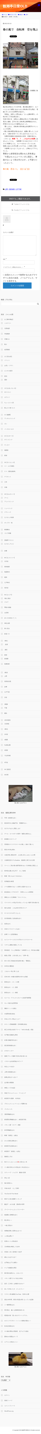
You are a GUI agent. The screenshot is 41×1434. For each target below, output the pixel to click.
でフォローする (21, 204)
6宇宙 (6, 762)
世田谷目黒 (7, 681)
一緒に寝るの (8, 1225)
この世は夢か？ (9, 1236)
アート (6, 498)
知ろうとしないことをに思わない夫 (15, 1162)
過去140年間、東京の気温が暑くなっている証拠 (18, 1299)
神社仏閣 (7, 623)
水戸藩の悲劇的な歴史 (11, 1035)
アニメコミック (9, 501)
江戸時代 (7, 582)
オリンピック (8, 439)
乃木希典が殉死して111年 (12, 1246)
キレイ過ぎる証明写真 (11, 1003)
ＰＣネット (7, 476)
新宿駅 (6, 658)
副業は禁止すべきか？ (11, 1077)
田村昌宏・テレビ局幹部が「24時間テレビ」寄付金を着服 (21, 950)
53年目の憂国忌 (9, 966)
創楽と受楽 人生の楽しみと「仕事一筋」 (17, 955)
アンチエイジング (9, 418)
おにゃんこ (7, 392)
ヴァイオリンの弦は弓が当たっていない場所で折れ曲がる (21, 902)
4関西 (6, 739)
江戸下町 (18, 189)
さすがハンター (9, 1050)
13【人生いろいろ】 (10, 388)
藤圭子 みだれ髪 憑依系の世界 (14, 1204)
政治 (5, 376)
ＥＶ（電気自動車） (10, 471)
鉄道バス (7, 634)
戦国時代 (7, 572)
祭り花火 (7, 628)
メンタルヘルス (9, 429)
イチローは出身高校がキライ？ (13, 1061)
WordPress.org (8, 1411)
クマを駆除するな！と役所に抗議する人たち (17, 886)
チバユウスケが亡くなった (12, 913)
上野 (6, 189)
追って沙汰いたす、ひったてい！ (14, 1289)
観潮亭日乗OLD (15, 6)
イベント (7, 360)
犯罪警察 (7, 349)
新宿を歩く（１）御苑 (11, 992)
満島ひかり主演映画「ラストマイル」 (15, 897)
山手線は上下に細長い (11, 1262)
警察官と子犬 (8, 1156)
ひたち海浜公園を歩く (11, 1141)
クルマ (6, 602)
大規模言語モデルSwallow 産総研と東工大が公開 (19, 860)
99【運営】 (7, 769)
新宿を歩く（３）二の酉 (11, 982)
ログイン (7, 1395)
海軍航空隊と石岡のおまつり (13, 1231)
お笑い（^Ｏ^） (9, 365)
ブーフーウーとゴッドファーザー (14, 1209)
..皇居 (6, 644)
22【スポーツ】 (9, 436)
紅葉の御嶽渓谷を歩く (11, 1040)
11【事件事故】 (9, 319)
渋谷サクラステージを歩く (12, 929)
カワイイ (7, 397)
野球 (5, 455)
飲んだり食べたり (9, 408)
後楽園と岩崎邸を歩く (11, 1215)
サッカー (7, 445)
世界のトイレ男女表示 (11, 1241)
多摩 (5, 687)
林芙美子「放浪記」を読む (12, 1151)
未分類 (6, 774)
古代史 (6, 561)
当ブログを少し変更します (12, 828)
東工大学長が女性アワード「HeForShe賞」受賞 (18, 1029)
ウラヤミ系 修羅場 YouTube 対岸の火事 (16, 1294)
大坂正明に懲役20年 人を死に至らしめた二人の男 (19, 855)
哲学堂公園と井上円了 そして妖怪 (15, 871)
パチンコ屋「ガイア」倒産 (12, 1125)
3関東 (6, 704)
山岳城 (6, 612)
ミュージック (8, 508)
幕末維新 (7, 566)
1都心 (6, 640)
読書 (5, 551)
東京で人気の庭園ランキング (13, 1199)
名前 (4, 259)
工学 (5, 482)
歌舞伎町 (7, 664)
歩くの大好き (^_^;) (10, 618)
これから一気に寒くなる (11, 971)
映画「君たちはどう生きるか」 (13, 876)
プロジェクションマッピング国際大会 (15, 1103)
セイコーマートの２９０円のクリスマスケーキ (18, 939)
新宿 (5, 655)
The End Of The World (11, 1193)
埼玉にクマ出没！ (9, 1066)
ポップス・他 (8, 522)
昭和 (5, 577)
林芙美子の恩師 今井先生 (12, 1098)
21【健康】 (7, 414)
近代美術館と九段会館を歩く (13, 918)
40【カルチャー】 (9, 494)
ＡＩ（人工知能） (9, 466)
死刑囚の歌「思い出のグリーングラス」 (16, 1315)
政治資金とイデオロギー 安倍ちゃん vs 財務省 (18, 892)
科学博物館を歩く (9, 1130)
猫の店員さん (8, 1183)
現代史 (6, 588)
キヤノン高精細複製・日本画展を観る (15, 1024)
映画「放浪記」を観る (11, 1135)
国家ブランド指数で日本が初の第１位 (15, 1056)
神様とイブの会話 (9, 1088)
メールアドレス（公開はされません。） (13, 267)
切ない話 (7, 1178)
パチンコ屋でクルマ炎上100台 (13, 1278)
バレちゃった (8, 1109)
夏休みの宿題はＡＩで (11, 1336)
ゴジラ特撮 (7, 533)
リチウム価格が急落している (13, 945)
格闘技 (6, 450)
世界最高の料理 (9, 881)
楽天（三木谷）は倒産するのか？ (14, 1283)
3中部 (6, 734)
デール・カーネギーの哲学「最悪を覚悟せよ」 (18, 833)
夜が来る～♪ (8, 1220)
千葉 (5, 708)
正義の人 (7, 339)
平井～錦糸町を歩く (10, 818)
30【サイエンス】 (9, 462)
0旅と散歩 (7, 598)
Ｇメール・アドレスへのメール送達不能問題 (17, 998)
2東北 (6, 729)
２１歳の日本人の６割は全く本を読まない (17, 1167)
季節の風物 (7, 607)
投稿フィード (8, 1400)
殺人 (5, 344)
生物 (5, 487)
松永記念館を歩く (9, 1326)
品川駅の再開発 (9, 1082)
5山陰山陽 (7, 745)
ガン (5, 423)
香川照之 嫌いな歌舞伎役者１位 (14, 1310)
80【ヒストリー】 (9, 557)
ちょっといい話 (9, 402)
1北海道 (6, 724)
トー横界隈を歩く (9, 1305)
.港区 (5, 649)
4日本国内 (7, 720)
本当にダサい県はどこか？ (12, 1019)
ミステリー (7, 323)
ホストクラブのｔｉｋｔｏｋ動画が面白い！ (17, 1320)
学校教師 (7, 334)
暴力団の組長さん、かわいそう (13, 1273)
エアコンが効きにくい (11, 1342)
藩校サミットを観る (10, 1008)
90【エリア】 (8, 595)
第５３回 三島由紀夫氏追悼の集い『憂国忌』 (17, 961)
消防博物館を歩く (9, 1114)
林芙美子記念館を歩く (11, 1146)
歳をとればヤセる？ (10, 1257)
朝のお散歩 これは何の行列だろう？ (15, 908)
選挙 (5, 380)
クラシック (7, 512)
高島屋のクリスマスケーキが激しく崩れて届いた (19, 844)
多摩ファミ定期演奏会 (11, 934)
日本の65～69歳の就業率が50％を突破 (16, 976)
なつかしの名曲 (9, 517)
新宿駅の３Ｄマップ (10, 839)
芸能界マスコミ (9, 540)
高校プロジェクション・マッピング (15, 1093)
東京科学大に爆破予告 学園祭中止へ (15, 823)
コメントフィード (9, 1405)
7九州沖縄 (7, 755)
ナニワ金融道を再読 (10, 1267)
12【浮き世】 (8, 356)
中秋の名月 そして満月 (11, 1188)
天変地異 (12, 189)
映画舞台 (7, 529)
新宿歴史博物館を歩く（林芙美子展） (15, 1119)
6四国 (6, 750)
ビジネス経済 (8, 371)
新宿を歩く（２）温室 (11, 987)
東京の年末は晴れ (9, 849)
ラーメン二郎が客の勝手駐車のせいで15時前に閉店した (21, 865)
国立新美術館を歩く (10, 1045)
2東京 (6, 672)
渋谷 (5, 697)
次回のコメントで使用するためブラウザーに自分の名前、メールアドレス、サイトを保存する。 (20, 278)
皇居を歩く (7, 923)
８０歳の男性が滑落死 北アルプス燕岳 (16, 1331)
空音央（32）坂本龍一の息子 (13, 1252)
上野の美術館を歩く (10, 1072)
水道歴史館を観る (9, 1014)
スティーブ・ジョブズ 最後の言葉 (15, 1172)
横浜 (5, 713)
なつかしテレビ (9, 544)
